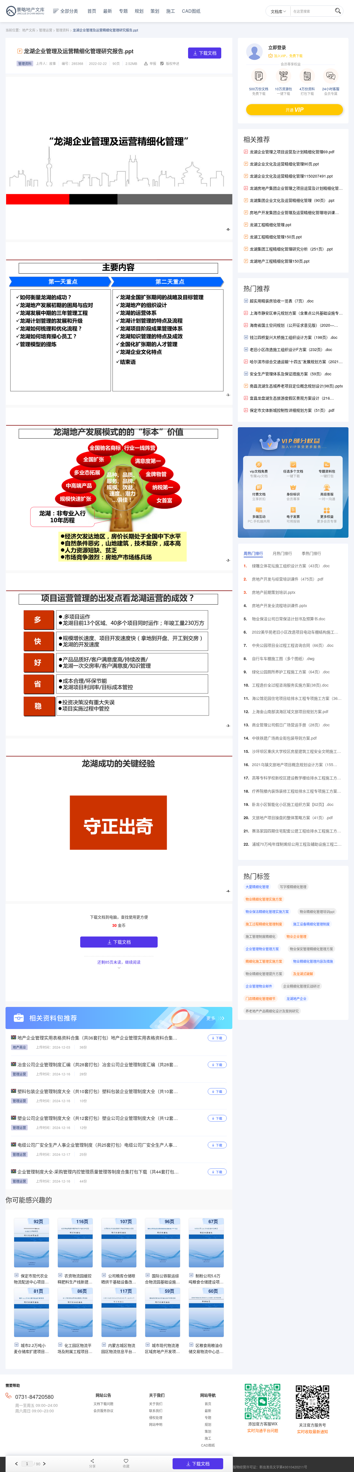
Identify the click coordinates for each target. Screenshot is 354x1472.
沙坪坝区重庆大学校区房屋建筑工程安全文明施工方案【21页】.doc (296, 752)
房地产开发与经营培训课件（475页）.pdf (287, 579)
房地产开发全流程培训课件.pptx (279, 605)
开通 (289, 109)
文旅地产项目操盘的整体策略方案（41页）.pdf (292, 817)
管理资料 (62, 30)
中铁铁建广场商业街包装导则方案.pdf (284, 738)
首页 (91, 11)
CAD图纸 (191, 11)
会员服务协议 (103, 1410)
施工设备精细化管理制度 (311, 924)
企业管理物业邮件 (259, 986)
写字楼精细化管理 (293, 886)
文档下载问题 (103, 1403)
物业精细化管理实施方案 (264, 899)
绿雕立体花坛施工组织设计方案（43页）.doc (291, 565)
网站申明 (155, 1424)
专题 (123, 11)
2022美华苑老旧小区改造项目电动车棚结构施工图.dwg (293, 633)
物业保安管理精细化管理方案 (311, 948)
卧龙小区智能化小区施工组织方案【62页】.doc (293, 804)
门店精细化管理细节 (260, 998)
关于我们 (155, 1403)
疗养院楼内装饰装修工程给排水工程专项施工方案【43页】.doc (294, 792)
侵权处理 (155, 1417)
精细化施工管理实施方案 (264, 961)
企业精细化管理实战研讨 (301, 986)
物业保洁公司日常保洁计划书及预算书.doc (288, 618)
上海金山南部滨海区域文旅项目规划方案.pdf (290, 711)
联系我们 (155, 1410)
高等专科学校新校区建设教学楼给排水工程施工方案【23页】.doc (296, 779)
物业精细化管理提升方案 (264, 973)
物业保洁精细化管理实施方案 (267, 911)
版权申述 (172, 63)
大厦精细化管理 (257, 886)
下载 (219, 1038)
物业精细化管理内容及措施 (313, 961)
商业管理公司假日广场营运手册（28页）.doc (291, 724)
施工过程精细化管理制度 (264, 924)
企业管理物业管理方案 (262, 948)
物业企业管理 (296, 936)
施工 (170, 11)
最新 (107, 11)
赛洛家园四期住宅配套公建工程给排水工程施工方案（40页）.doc (296, 832)
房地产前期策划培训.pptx (273, 592)
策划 (154, 11)
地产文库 (28, 30)
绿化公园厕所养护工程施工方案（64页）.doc (291, 671)
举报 (153, 63)
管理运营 (45, 30)
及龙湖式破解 (303, 973)
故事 (52, 63)
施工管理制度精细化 (260, 936)
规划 (139, 11)
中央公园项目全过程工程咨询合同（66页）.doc (293, 645)
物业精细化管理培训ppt (317, 911)
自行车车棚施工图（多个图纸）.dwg (283, 658)
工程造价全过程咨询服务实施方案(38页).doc (290, 685)
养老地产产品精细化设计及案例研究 (272, 1011)
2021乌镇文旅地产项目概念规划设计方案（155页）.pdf (292, 766)
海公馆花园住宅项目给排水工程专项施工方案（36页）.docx (295, 699)
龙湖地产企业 (296, 998)
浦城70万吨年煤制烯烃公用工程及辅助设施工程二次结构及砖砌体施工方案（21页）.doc (297, 845)
